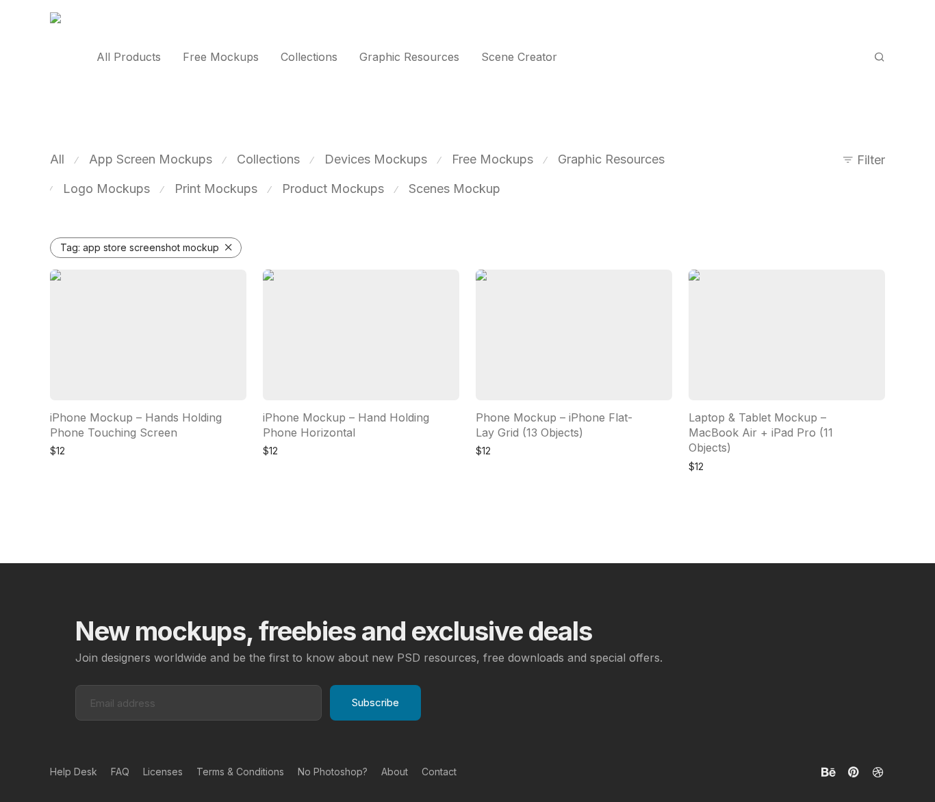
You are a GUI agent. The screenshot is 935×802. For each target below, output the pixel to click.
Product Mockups (333, 188)
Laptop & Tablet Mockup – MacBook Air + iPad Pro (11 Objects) (761, 433)
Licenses (163, 771)
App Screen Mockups (150, 159)
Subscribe (375, 702)
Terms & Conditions (240, 771)
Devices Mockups (375, 159)
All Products (129, 57)
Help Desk (73, 771)
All (57, 159)
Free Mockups (221, 57)
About (394, 771)
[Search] (879, 57)
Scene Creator (519, 57)
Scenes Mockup (454, 188)
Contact (439, 771)
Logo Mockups (106, 188)
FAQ (120, 771)
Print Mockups (216, 188)
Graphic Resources (409, 57)
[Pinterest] (854, 771)
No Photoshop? (333, 771)
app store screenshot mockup (139, 247)
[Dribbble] (879, 771)
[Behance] (828, 771)
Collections (309, 57)
